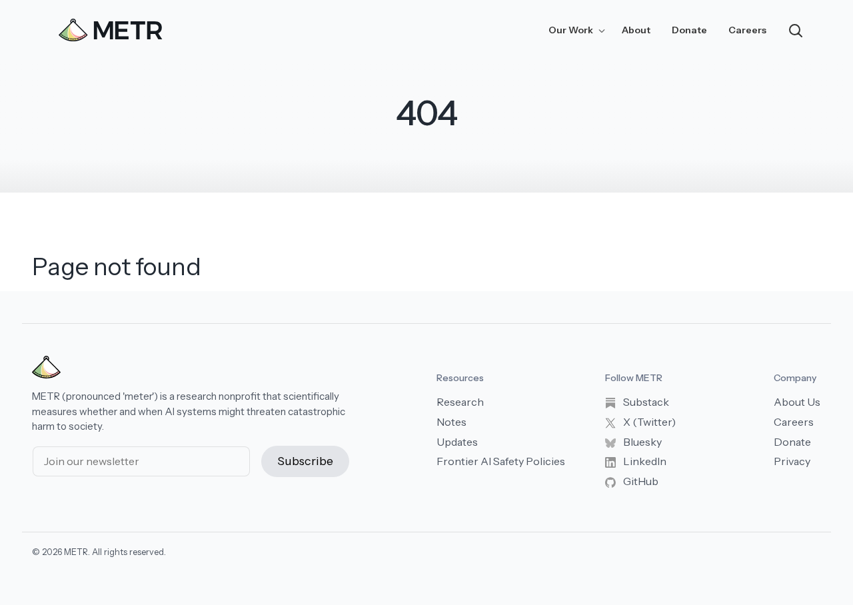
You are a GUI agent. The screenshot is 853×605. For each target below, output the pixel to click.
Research (460, 401)
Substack (645, 401)
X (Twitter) (648, 421)
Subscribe (305, 461)
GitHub (639, 481)
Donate (689, 30)
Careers (747, 30)
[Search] (795, 29)
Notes (451, 421)
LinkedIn (643, 461)
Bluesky (641, 441)
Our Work (571, 30)
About (636, 30)
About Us (797, 401)
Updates (457, 441)
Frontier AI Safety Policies (500, 461)
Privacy (792, 461)
